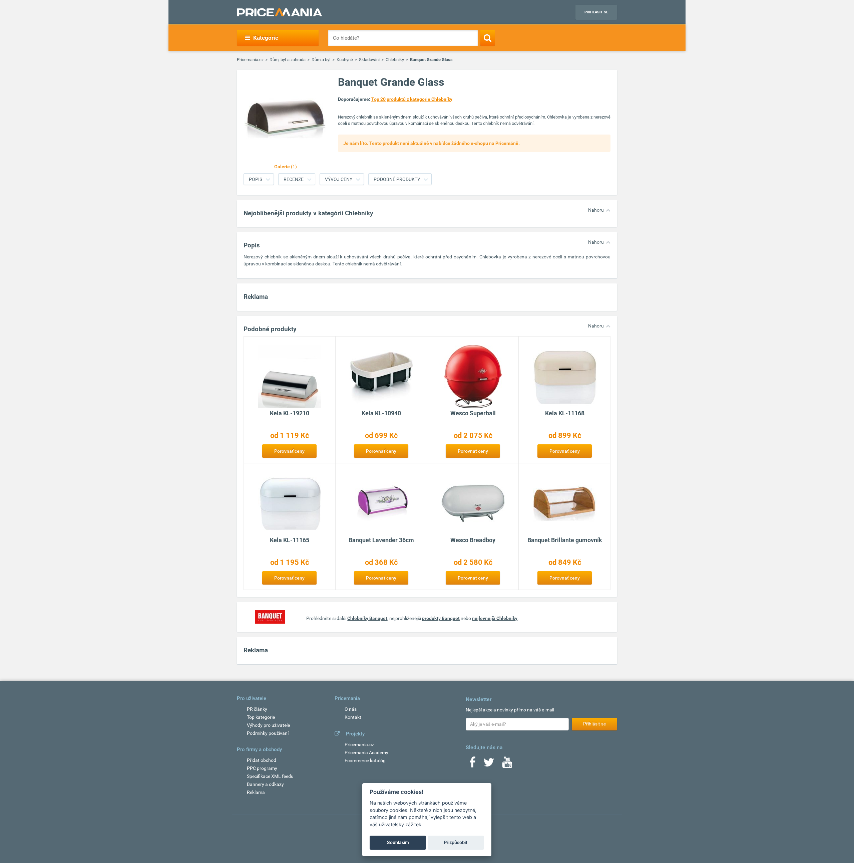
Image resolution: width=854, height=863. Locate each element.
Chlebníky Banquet (367, 618)
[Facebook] (472, 764)
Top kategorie (261, 717)
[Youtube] (507, 764)
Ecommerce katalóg (365, 760)
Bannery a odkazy (265, 784)
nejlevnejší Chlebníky (494, 618)
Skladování (369, 59)
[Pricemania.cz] (279, 12)
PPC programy (262, 768)
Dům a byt (321, 59)
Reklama (256, 792)
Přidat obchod (261, 760)
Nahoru (596, 210)
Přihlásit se (596, 12)
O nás (351, 709)
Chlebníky (395, 59)
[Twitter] (489, 764)
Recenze (294, 179)
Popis (255, 179)
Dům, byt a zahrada (288, 59)
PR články (257, 709)
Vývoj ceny (338, 179)
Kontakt (353, 717)
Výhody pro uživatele (268, 725)
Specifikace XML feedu (270, 776)
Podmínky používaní (268, 733)
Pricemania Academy (366, 752)
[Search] (487, 38)
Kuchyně (345, 59)
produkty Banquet (441, 618)
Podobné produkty (397, 179)
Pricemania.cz (250, 59)
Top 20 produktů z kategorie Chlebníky (411, 99)
